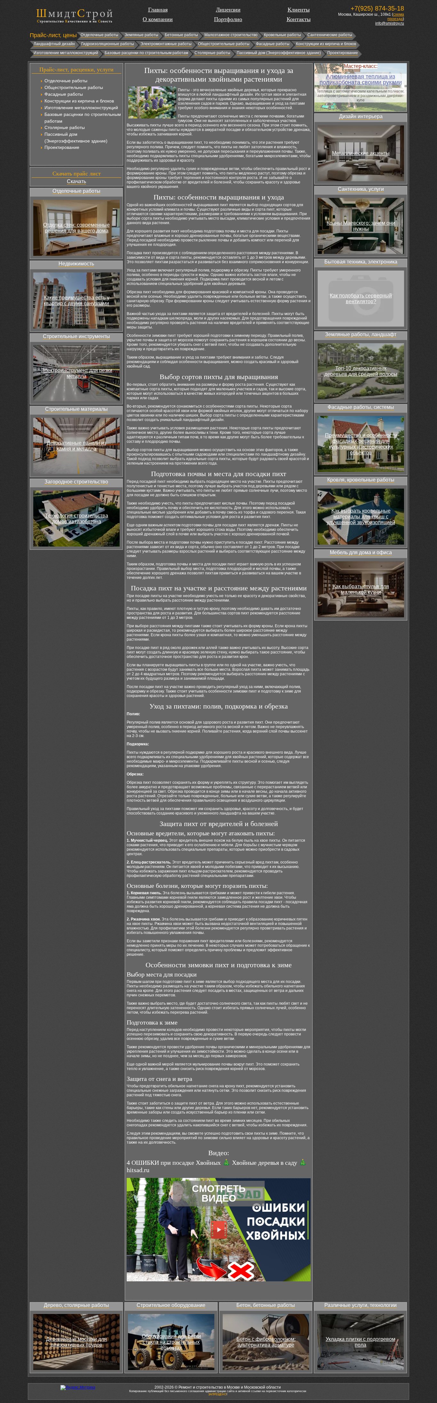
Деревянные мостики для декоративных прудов (76, 1342)
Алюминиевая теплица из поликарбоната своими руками (361, 79)
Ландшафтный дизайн (54, 44)
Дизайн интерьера (361, 116)
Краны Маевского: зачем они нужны (361, 225)
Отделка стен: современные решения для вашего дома (76, 227)
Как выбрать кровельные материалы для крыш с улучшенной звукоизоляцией (361, 516)
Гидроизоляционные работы (107, 44)
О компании (158, 19)
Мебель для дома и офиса (361, 552)
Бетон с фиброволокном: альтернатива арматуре (266, 1342)
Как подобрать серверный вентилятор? (361, 298)
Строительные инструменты (76, 336)
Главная (158, 9)
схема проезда (395, 16)
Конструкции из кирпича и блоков (326, 44)
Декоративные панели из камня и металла (76, 445)
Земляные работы (141, 35)
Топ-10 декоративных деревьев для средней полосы (360, 371)
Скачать (76, 181)
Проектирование (342, 53)
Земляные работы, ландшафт (360, 334)
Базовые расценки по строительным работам (146, 53)
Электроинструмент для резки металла (76, 373)
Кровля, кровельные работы (360, 480)
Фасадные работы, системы (361, 407)
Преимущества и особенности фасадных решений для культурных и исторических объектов (361, 444)
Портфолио (228, 19)
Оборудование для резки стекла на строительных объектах (171, 1342)
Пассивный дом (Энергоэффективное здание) (279, 53)
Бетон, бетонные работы (265, 1305)
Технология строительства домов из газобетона (76, 518)
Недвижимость (76, 263)
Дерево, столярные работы (76, 1305)
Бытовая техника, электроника (360, 261)
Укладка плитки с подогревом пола (360, 1342)
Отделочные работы (99, 35)
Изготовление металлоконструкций (66, 53)
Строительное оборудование (171, 1305)
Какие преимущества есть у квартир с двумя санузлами (76, 300)
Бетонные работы (181, 35)
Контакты (299, 19)
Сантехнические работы (329, 35)
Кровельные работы (282, 35)
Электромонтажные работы (166, 44)
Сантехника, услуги (361, 189)
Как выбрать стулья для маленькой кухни (361, 589)
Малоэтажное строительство (231, 35)
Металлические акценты (361, 153)
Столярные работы (212, 53)
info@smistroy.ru (389, 23)
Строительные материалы (76, 409)
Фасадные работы (273, 44)
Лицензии (228, 9)
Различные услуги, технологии (360, 1305)
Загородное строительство (76, 481)
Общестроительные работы (224, 44)
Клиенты (299, 9)
